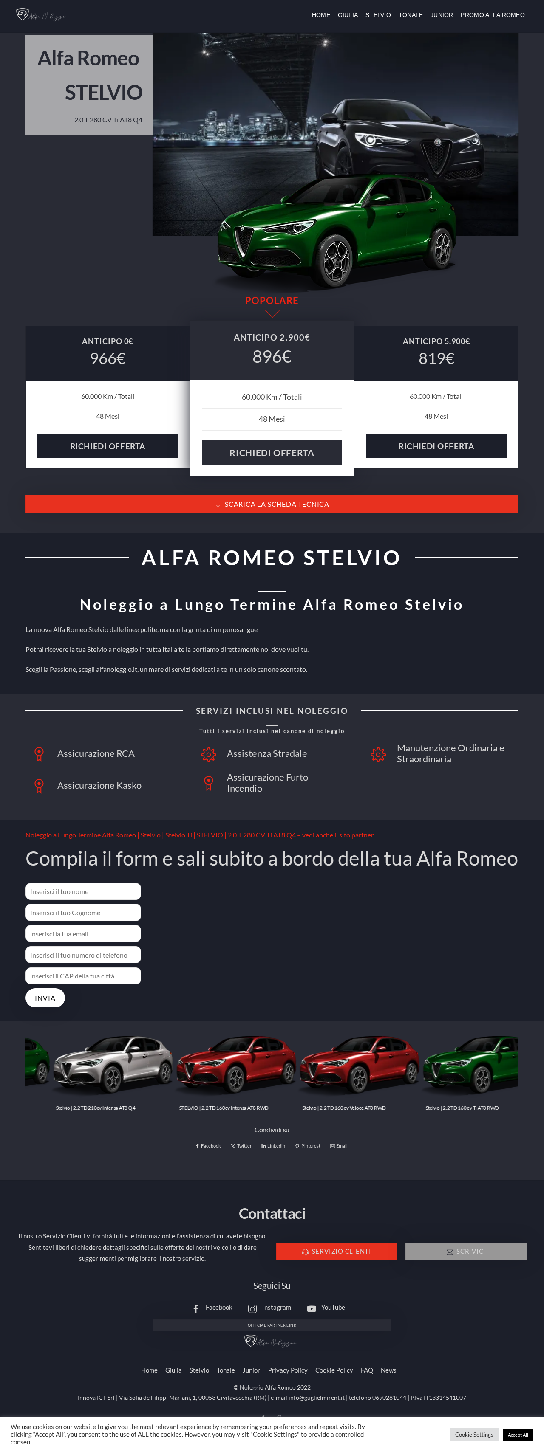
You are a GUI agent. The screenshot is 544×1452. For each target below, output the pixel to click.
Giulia (348, 14)
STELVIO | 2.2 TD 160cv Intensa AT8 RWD (199, 1108)
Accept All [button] (518, 1435)
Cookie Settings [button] (474, 1434)
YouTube (332, 1307)
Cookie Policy (334, 1370)
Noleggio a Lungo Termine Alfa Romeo (81, 835)
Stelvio (378, 14)
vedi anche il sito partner (338, 835)
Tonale (411, 14)
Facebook (218, 1307)
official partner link (272, 1325)
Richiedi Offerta (107, 446)
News (389, 1370)
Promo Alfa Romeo (492, 14)
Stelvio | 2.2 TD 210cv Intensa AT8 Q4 (70, 1108)
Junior (442, 14)
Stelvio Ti (178, 835)
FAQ (367, 1370)
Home (321, 14)
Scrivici (471, 1251)
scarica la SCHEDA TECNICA (277, 504)
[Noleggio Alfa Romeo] (44, 21)
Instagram (276, 1307)
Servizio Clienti (341, 1251)
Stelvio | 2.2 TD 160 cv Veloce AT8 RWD (319, 1108)
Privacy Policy (288, 1370)
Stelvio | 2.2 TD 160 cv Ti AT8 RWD (437, 1108)
